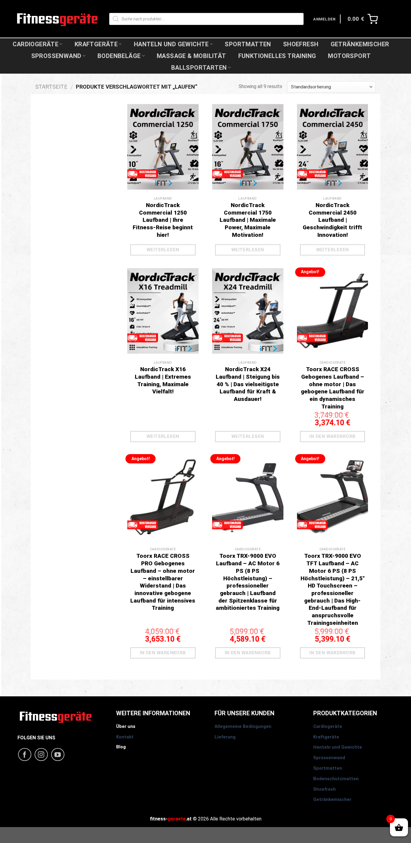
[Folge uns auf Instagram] (41, 754)
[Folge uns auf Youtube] (57, 754)
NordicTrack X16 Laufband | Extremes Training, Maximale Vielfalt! (163, 380)
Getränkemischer (360, 44)
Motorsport (349, 56)
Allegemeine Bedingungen (243, 726)
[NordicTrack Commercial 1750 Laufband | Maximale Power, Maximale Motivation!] (247, 157)
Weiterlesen (163, 249)
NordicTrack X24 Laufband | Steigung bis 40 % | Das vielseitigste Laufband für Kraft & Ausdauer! (248, 384)
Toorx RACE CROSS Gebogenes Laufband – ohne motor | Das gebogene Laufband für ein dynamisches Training (332, 388)
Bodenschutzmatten (336, 778)
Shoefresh (301, 44)
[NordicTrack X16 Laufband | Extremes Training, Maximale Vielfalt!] (163, 321)
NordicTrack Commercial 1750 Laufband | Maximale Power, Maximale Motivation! (248, 220)
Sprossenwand (56, 56)
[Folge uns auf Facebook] (24, 754)
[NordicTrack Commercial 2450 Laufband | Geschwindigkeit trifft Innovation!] (332, 157)
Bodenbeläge (119, 56)
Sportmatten (248, 44)
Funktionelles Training (277, 56)
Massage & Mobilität (191, 56)
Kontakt (125, 737)
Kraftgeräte (96, 44)
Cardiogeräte (35, 44)
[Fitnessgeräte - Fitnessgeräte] (57, 19)
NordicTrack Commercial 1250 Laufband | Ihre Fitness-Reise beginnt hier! (163, 220)
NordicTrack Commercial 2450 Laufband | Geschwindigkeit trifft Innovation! (332, 220)
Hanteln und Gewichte (171, 44)
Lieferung (225, 737)
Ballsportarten (199, 67)
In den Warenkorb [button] (332, 436)
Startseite (51, 87)
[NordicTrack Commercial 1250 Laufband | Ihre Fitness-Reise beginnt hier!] (163, 157)
